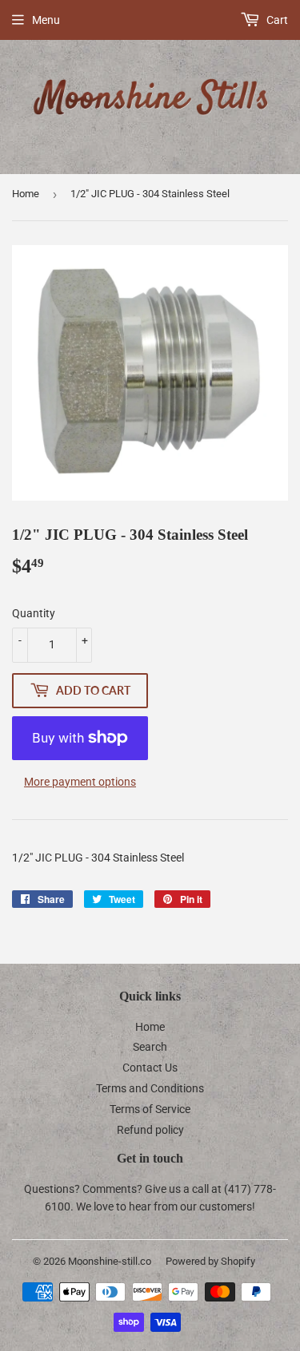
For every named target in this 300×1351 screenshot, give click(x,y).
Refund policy (150, 1129)
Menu (46, 20)
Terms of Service (150, 1109)
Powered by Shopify (210, 1261)
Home (25, 194)
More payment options (80, 781)
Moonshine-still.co (109, 1261)
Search (150, 1046)
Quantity (33, 613)
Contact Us (150, 1067)
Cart (276, 20)
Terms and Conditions (150, 1088)
